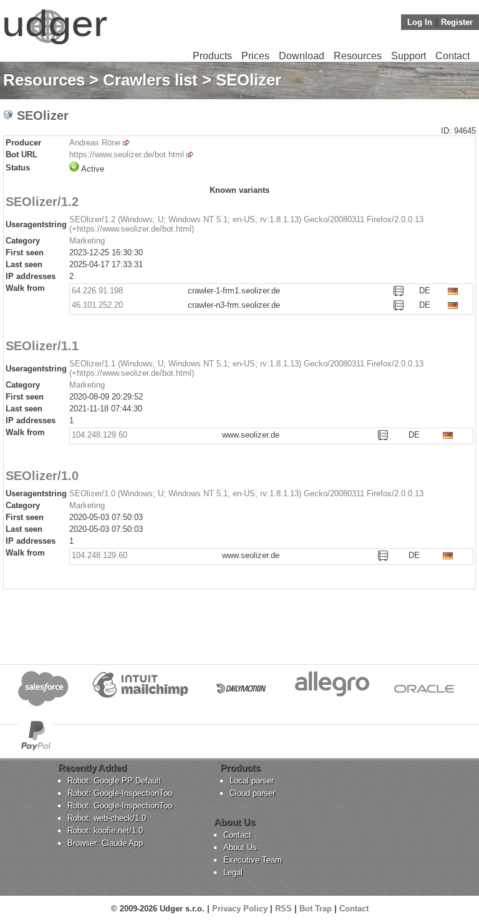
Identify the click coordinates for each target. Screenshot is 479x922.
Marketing (87, 240)
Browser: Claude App (105, 843)
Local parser (252, 780)
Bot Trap (315, 908)
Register (457, 22)
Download (301, 56)
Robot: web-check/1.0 (106, 818)
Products (212, 56)
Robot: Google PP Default (114, 780)
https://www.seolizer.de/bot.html (126, 154)
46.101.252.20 (97, 305)
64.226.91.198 (97, 290)
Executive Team (252, 860)
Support (408, 56)
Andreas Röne (94, 142)
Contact (452, 56)
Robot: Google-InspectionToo (119, 793)
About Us (240, 847)
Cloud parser (252, 793)
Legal (233, 872)
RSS (283, 908)
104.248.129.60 (99, 434)
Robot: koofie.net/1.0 (105, 830)
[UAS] (55, 44)
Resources (358, 56)
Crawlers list (150, 80)
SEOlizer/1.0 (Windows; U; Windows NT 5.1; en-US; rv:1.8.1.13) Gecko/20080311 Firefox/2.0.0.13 (246, 493)
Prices (255, 56)
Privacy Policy (240, 908)
